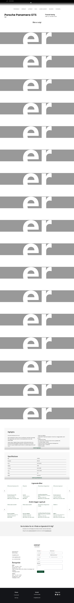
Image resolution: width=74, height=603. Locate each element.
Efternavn (52, 551)
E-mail (38, 555)
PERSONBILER (16, 9)
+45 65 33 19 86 (31, 530)
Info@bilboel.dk (15, 555)
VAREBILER (23, 9)
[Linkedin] (57, 594)
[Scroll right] (69, 491)
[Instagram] (59, 594)
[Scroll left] (4, 491)
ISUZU (36, 9)
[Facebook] (55, 594)
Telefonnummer (53, 555)
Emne (38, 559)
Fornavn (39, 551)
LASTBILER (30, 9)
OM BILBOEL (58, 9)
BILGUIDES (51, 9)
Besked (38, 563)
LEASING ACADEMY (43, 9)
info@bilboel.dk (48, 530)
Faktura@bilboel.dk (16, 557)
